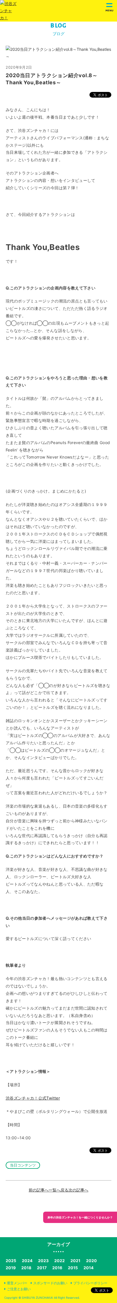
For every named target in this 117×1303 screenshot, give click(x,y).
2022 (59, 1260)
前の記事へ (39, 1190)
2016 (57, 1267)
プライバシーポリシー (90, 1283)
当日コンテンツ (23, 1165)
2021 (75, 1260)
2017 (42, 1267)
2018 (26, 1267)
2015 (73, 1267)
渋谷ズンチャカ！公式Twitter (33, 1098)
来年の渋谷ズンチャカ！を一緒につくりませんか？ (80, 1217)
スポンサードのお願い (50, 1283)
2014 (88, 1267)
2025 (11, 1260)
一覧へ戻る (58, 1190)
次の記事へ (78, 1190)
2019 (11, 1267)
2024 (27, 1260)
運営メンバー (17, 1283)
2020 (91, 1260)
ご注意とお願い (19, 1289)
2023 (43, 1260)
